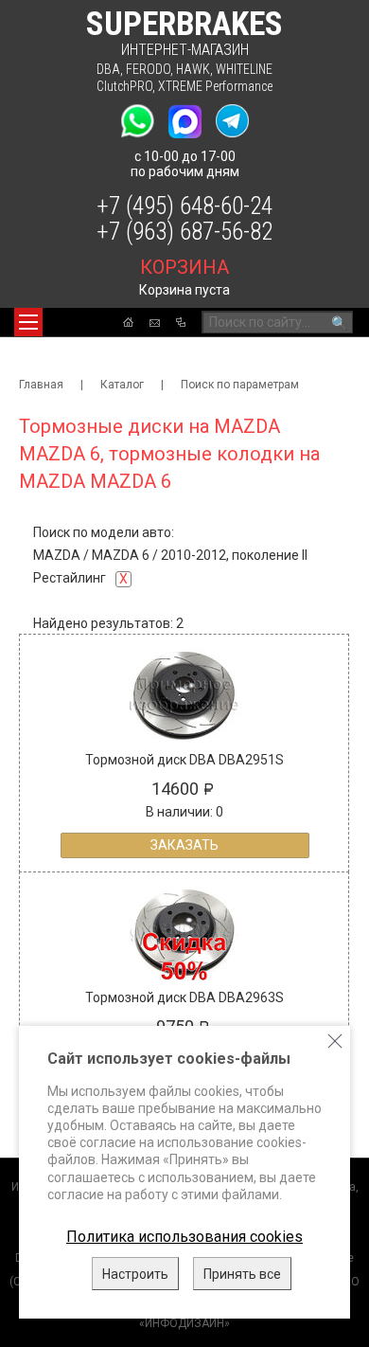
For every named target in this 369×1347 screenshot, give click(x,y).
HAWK (193, 69)
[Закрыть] (335, 1041)
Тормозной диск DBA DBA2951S (184, 759)
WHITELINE (244, 69)
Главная (41, 384)
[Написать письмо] (154, 323)
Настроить (135, 1274)
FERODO (148, 69)
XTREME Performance (215, 86)
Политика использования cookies (184, 1237)
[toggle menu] (28, 322)
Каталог (122, 384)
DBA (108, 69)
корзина (184, 267)
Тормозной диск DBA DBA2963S (184, 997)
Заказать (184, 845)
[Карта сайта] (180, 322)
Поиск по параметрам (240, 384)
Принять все (242, 1274)
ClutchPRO (124, 86)
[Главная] (128, 322)
